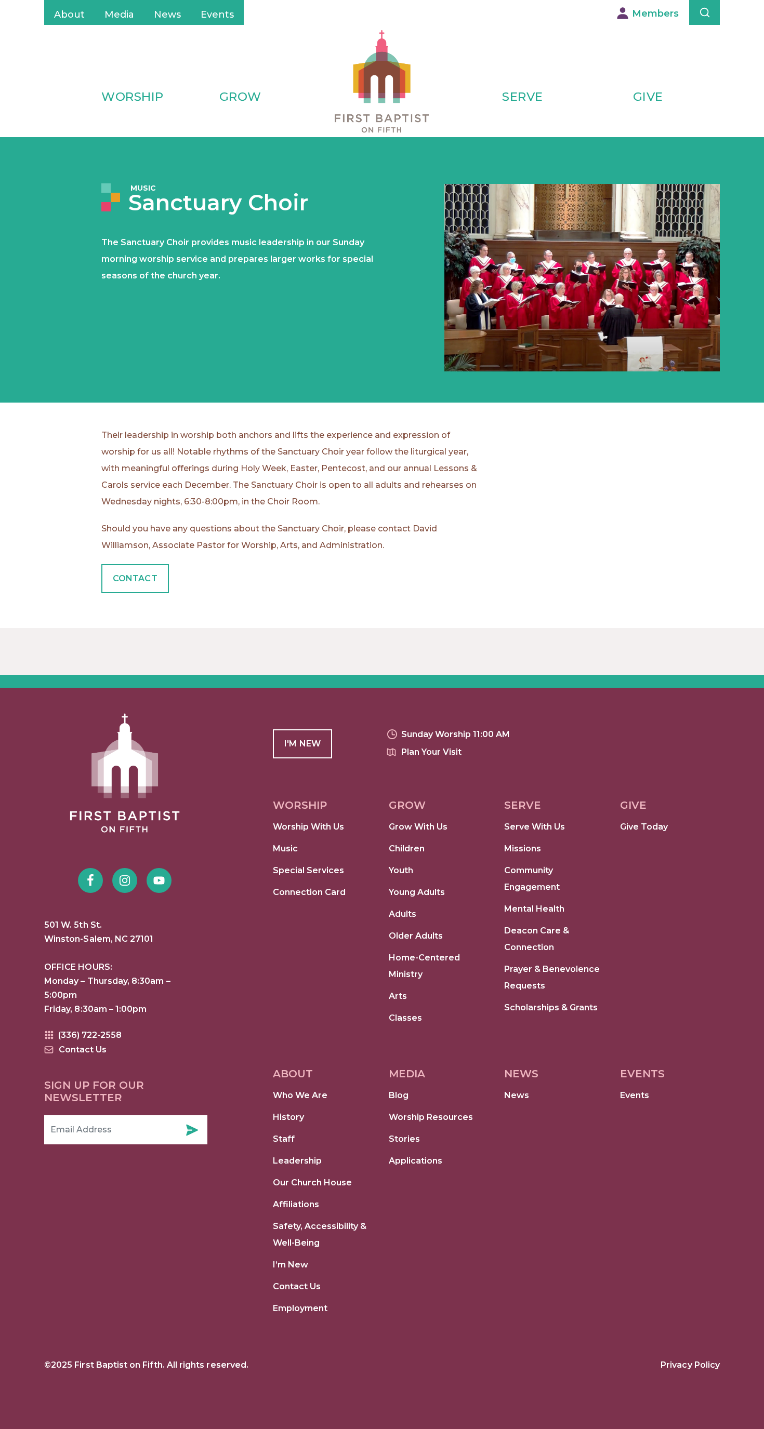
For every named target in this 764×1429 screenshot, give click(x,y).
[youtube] (159, 880)
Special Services (308, 870)
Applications (415, 1161)
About (69, 14)
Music (143, 188)
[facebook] (90, 880)
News (167, 14)
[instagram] (124, 880)
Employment (300, 1308)
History (288, 1117)
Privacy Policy (690, 1365)
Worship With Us (308, 827)
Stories (404, 1139)
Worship (132, 96)
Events (217, 14)
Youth (401, 870)
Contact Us (297, 1286)
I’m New (290, 1265)
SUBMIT (191, 1129)
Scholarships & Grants (551, 1007)
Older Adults (416, 936)
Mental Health (534, 909)
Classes (405, 1018)
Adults (402, 914)
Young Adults (417, 892)
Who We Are (300, 1095)
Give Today (644, 827)
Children (407, 848)
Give (648, 96)
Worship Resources (431, 1117)
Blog (399, 1095)
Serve (522, 96)
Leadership (297, 1161)
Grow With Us (418, 827)
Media (119, 14)
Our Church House (312, 1182)
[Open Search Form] (704, 12)
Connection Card (309, 892)
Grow (240, 96)
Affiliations (296, 1204)
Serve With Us (534, 827)
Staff (284, 1139)
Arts (398, 996)
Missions (522, 848)
